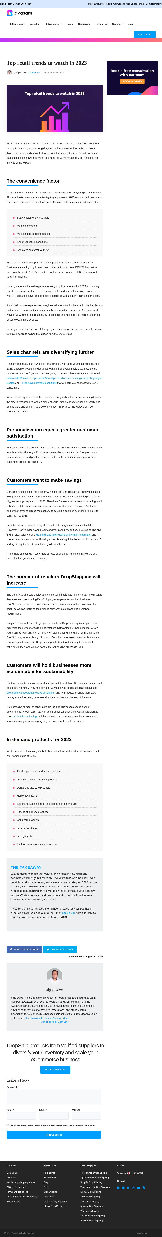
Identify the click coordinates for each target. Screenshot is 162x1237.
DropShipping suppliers (55, 1201)
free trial (144, 34)
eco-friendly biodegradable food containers (31, 692)
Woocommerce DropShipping (95, 1187)
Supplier (116, 24)
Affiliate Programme (16, 1187)
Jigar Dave (21, 72)
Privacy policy (141, 1233)
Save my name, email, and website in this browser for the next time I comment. (53, 1125)
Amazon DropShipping (91, 1206)
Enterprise (102, 24)
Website (76, 1110)
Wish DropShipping (90, 1211)
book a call (68, 912)
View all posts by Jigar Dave (55, 1022)
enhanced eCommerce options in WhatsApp (31, 378)
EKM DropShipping (89, 1201)
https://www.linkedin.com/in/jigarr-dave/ (47, 1018)
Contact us (12, 1173)
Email (43, 1110)
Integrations (52, 24)
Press (46, 1187)
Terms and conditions (17, 1192)
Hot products (50, 1177)
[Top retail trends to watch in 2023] (55, 108)
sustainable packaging (24, 716)
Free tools (49, 1196)
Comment (12, 1087)
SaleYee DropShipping (91, 1220)
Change (138, 1173)
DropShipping (50, 1192)
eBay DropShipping (90, 1196)
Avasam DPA (13, 1201)
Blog (46, 1182)
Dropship (35, 24)
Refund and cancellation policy (22, 1196)
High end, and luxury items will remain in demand (63, 534)
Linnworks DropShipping (92, 1215)
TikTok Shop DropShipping (93, 1173)
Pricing (70, 24)
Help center (49, 1173)
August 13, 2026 (94, 956)
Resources (84, 24)
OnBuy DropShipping (90, 1192)
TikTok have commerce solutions (38, 383)
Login (131, 24)
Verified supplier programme (21, 1182)
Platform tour (16, 24)
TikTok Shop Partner (54, 1206)
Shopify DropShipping (91, 1182)
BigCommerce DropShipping (94, 1177)
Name (10, 1110)
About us (11, 1177)
